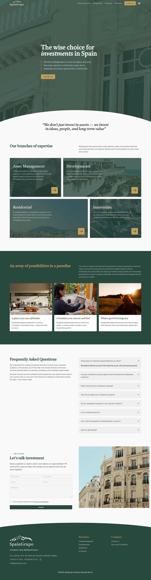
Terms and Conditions (41, 502)
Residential (108, 3)
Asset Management (83, 3)
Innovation (118, 3)
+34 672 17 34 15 (16, 559)
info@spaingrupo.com (18, 563)
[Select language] (139, 3)
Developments (97, 3)
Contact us (130, 3)
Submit (41, 507)
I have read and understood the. (31, 502)
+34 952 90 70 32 (31, 559)
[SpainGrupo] (17, 3)
